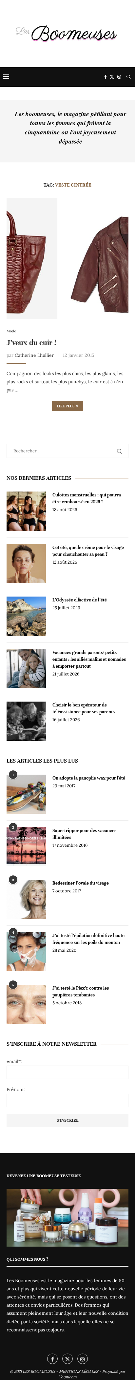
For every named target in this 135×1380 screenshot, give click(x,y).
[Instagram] (119, 77)
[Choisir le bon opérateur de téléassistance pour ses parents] (26, 721)
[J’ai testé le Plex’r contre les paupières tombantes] (26, 1004)
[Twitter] (112, 77)
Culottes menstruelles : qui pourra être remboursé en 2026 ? (86, 498)
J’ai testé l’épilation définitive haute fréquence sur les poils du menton (88, 939)
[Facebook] (105, 77)
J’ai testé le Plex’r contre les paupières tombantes (80, 991)
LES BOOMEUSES (39, 1371)
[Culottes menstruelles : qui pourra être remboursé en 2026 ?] (26, 511)
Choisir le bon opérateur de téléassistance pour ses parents (83, 708)
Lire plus (65, 406)
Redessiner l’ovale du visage (80, 883)
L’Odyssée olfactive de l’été (79, 600)
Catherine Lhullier (34, 355)
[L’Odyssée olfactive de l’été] (26, 616)
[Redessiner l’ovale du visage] (26, 899)
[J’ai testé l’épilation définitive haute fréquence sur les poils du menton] (26, 951)
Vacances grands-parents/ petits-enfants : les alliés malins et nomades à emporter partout (89, 659)
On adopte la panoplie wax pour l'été (88, 778)
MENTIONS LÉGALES (78, 1371)
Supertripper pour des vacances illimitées (84, 834)
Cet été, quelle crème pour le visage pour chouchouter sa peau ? (88, 551)
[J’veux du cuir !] (67, 258)
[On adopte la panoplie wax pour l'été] (26, 794)
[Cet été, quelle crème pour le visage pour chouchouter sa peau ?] (26, 563)
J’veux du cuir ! (31, 342)
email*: (14, 1061)
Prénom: (16, 1089)
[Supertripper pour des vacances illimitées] (26, 846)
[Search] (128, 77)
